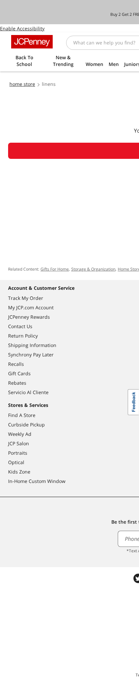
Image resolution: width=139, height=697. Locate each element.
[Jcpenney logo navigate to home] (32, 41)
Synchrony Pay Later (31, 354)
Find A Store (21, 415)
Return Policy (23, 336)
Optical (16, 462)
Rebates (17, 383)
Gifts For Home (54, 269)
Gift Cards (19, 373)
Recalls (16, 364)
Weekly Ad (19, 434)
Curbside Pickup (26, 424)
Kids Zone (19, 471)
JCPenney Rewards (29, 317)
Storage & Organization (93, 269)
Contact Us (20, 326)
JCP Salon (18, 443)
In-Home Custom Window (36, 481)
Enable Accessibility (22, 28)
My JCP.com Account (31, 307)
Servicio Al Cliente (28, 392)
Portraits (17, 453)
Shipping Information (32, 345)
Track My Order (25, 298)
